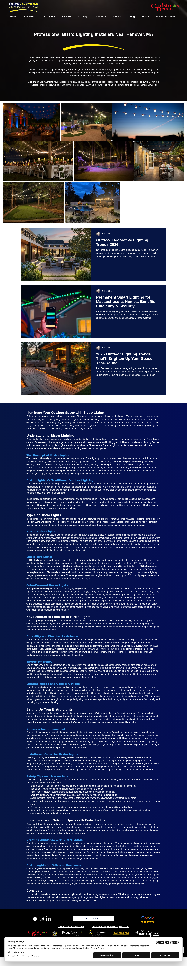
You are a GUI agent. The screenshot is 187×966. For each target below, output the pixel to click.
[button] (29, 16)
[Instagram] (41, 918)
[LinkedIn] (48, 918)
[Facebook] (35, 918)
